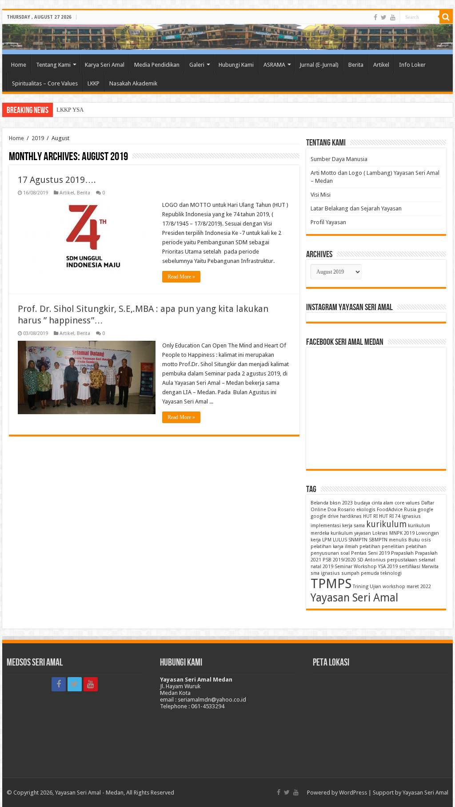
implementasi (326, 526)
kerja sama (353, 526)
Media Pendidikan (157, 64)
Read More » (181, 277)
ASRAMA (274, 64)
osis (426, 540)
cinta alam (382, 503)
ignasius (411, 516)
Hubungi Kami (236, 64)
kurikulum (386, 524)
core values (407, 503)
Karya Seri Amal (104, 64)
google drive (325, 516)
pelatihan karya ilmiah (334, 546)
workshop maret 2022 (407, 586)
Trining (360, 586)
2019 (38, 138)
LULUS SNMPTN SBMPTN (360, 540)
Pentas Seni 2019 (370, 553)
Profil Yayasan (328, 222)
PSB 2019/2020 (339, 560)
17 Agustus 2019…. (57, 179)
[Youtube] (392, 17)
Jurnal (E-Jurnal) (319, 64)
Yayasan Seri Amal (354, 597)
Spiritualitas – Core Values (45, 83)
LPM (326, 540)
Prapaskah (402, 553)
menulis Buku (404, 540)
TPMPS (331, 583)
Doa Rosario (341, 509)
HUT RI (370, 516)
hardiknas (351, 516)
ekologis (365, 509)
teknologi (391, 573)
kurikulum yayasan (351, 533)
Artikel (381, 64)
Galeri (196, 64)
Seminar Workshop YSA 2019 (366, 566)
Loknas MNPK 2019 (393, 533)
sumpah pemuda (360, 573)
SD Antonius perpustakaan (387, 560)
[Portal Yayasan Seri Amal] (227, 37)
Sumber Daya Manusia (339, 159)
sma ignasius (325, 573)
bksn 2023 (341, 503)
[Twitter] (383, 17)
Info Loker (412, 64)
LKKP (94, 83)
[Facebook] (375, 17)
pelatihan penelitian (381, 546)
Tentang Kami (53, 64)
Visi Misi (321, 194)
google (425, 509)
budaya (362, 503)
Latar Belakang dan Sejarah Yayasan (356, 208)
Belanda (319, 503)
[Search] (446, 17)
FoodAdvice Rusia (396, 509)
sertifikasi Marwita (419, 566)
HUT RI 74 (389, 516)
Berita (355, 64)
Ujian (375, 586)
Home (18, 64)
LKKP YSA (70, 109)
